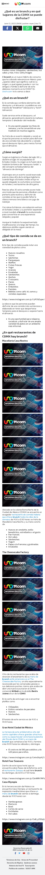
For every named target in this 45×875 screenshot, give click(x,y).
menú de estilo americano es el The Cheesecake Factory (20, 679)
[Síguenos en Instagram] (28, 853)
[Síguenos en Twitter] (19, 853)
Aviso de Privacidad (29, 860)
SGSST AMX (30, 868)
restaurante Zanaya (13, 770)
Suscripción (30, 866)
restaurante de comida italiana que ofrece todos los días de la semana (21, 517)
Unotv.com (7, 91)
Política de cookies (16, 868)
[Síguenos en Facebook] (15, 853)
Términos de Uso (13, 860)
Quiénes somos (30, 863)
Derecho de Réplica (15, 863)
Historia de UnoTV (16, 866)
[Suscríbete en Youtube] (24, 853)
